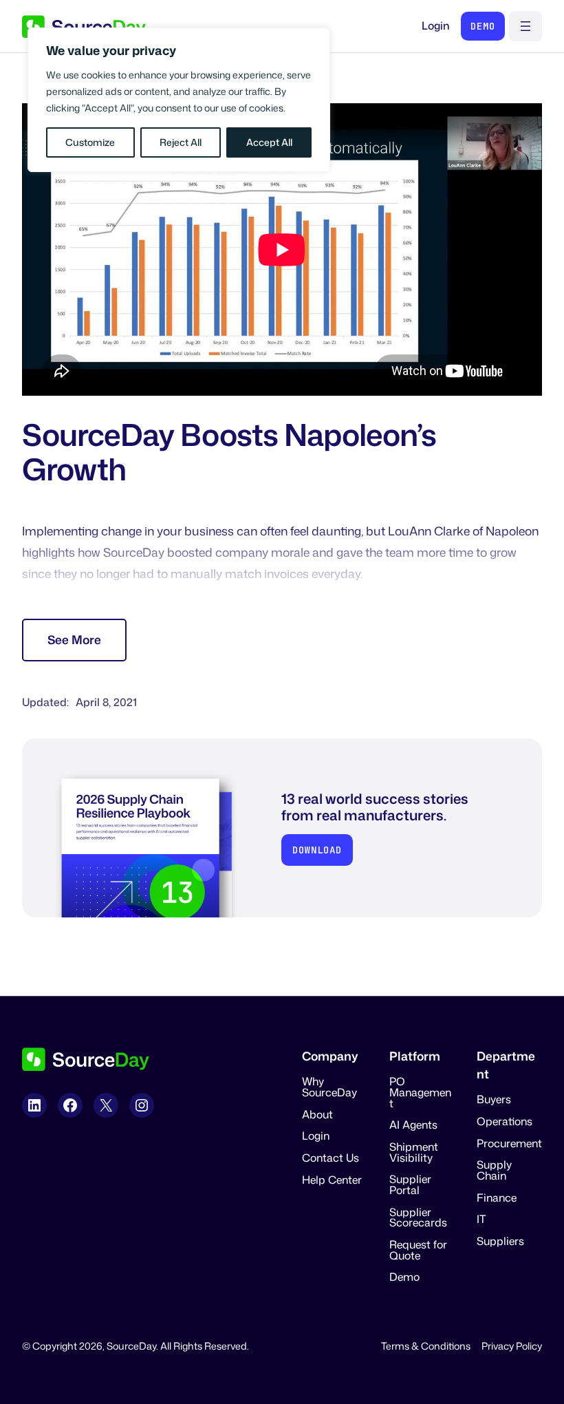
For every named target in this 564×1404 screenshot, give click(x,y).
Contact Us (330, 1157)
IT (481, 1218)
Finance (497, 1197)
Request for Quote (418, 1250)
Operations (504, 1121)
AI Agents (413, 1124)
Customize (90, 142)
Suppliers (500, 1240)
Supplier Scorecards (418, 1217)
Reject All (181, 142)
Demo (404, 1276)
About (317, 1114)
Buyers (494, 1099)
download (317, 849)
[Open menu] (525, 26)
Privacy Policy (511, 1346)
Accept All (269, 142)
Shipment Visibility (413, 1152)
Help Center (332, 1179)
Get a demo (483, 26)
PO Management (420, 1092)
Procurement (509, 1143)
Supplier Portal (410, 1184)
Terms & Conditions (425, 1346)
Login (436, 25)
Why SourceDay (329, 1087)
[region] (179, 100)
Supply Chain (494, 1170)
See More (74, 639)
